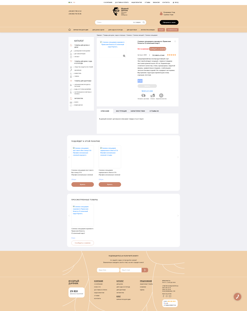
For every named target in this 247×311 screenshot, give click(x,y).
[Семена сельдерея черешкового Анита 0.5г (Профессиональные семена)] (110, 156)
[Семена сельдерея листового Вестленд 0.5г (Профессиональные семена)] (82, 156)
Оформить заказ (169, 22)
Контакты (166, 2)
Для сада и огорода (115, 30)
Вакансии (156, 2)
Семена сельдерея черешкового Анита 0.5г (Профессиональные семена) (109, 172)
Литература (78, 98)
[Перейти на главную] (120, 11)
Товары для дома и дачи (81, 46)
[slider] (171, 55)
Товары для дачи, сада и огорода (83, 62)
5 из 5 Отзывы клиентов (170, 303)
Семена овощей (138, 35)
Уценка (142, 290)
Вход (176, 2)
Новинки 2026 (172, 30)
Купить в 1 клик (147, 91)
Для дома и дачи (98, 30)
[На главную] (70, 30)
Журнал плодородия (80, 30)
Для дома (120, 284)
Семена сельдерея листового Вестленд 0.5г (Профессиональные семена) (82, 172)
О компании (108, 2)
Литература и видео (148, 30)
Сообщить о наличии (157, 49)
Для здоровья (132, 30)
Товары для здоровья (82, 81)
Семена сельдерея (151, 35)
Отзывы (147, 2)
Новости (97, 287)
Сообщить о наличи (82, 243)
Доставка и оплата (122, 2)
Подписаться (145, 270)
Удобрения (77, 70)
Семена (129, 35)
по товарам (137, 22)
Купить (82, 184)
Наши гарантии (136, 2)
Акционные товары (146, 284)
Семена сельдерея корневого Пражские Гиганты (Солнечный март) (82, 231)
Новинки (143, 287)
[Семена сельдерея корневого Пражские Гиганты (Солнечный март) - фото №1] (112, 49)
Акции (161, 30)
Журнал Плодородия (123, 299)
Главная (99, 35)
